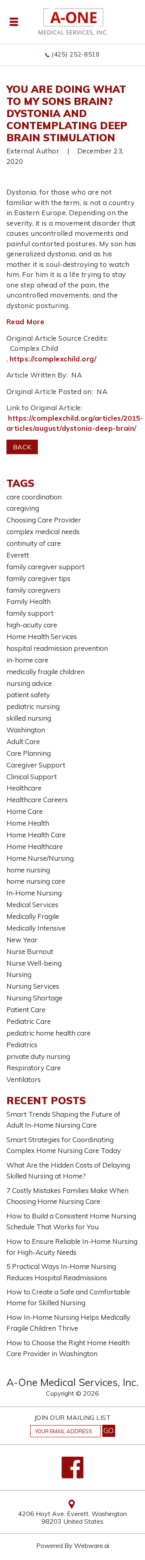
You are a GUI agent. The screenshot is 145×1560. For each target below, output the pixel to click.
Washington (25, 729)
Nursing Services (32, 986)
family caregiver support (45, 566)
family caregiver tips (38, 578)
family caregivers (33, 590)
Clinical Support (31, 776)
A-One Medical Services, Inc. (72, 1382)
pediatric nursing (33, 706)
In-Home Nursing (34, 893)
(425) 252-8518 (76, 54)
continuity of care (33, 543)
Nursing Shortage (34, 998)
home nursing (28, 870)
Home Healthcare (34, 846)
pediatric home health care (48, 1033)
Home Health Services (41, 636)
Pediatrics (21, 1044)
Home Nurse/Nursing (40, 858)
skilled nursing (28, 718)
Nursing (18, 974)
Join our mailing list (72, 1418)
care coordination (34, 497)
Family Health (28, 601)
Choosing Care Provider (43, 520)
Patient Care (26, 1009)
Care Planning (28, 753)
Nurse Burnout (29, 951)
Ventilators (23, 1079)
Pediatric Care (28, 1021)
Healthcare (23, 788)
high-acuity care (31, 625)
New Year (21, 939)
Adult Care (23, 741)
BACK (22, 447)
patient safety (28, 694)
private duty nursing (38, 1056)
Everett (17, 555)
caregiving (22, 508)
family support (30, 613)
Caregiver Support (35, 765)
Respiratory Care (33, 1067)
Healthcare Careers (37, 799)
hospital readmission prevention (57, 648)
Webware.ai (91, 1545)
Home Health (27, 823)
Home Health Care (36, 834)
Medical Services (32, 904)
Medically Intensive (36, 928)
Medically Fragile (32, 916)
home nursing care (35, 881)
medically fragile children (45, 671)
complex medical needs (43, 531)
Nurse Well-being (34, 963)
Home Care (24, 811)
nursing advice (29, 683)
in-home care (27, 660)
